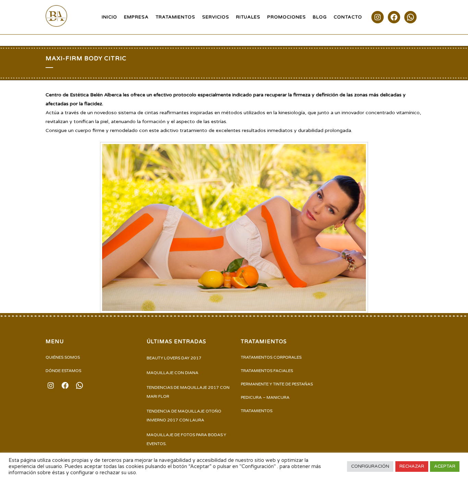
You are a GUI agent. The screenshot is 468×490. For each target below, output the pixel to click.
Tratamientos (256, 410)
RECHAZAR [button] (411, 466)
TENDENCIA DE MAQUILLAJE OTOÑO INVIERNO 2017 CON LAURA (184, 415)
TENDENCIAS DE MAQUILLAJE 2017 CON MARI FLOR (188, 392)
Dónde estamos (63, 370)
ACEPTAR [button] (444, 466)
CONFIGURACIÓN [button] (370, 466)
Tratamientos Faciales (267, 370)
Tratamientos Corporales (271, 357)
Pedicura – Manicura (265, 397)
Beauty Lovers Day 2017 (174, 358)
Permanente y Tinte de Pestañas (277, 384)
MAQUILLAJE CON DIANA (172, 372)
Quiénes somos (63, 357)
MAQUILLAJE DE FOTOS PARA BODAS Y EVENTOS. (186, 439)
